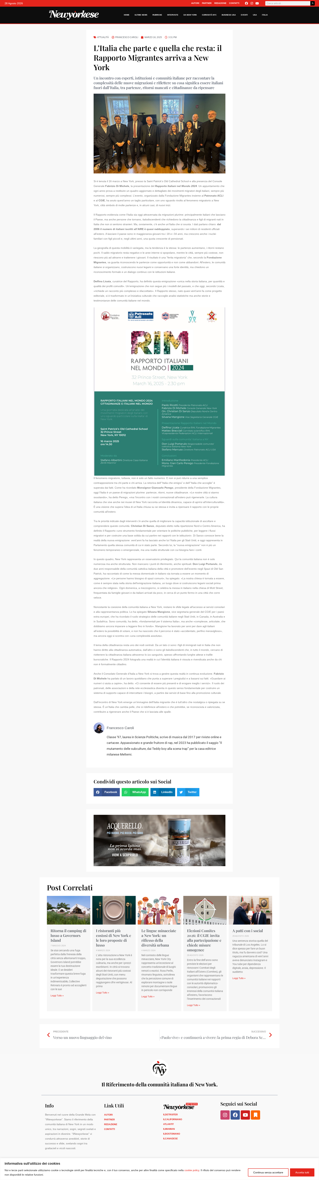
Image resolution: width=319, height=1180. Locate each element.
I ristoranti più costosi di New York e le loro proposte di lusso (113, 937)
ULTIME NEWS (141, 15)
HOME (126, 15)
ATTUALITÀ (103, 37)
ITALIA (265, 15)
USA (255, 15)
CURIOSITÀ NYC (209, 15)
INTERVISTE (172, 15)
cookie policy (191, 1170)
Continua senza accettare (268, 1172)
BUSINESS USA (229, 15)
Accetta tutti (302, 1172)
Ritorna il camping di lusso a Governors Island (68, 935)
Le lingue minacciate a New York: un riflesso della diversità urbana (158, 937)
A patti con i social (247, 930)
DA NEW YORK (190, 15)
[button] (107, 792)
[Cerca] (312, 3)
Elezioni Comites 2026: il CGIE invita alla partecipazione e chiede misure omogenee (204, 940)
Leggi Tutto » (57, 995)
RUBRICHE (157, 15)
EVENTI (244, 15)
